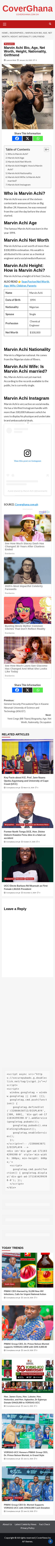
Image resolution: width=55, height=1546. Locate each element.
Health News (9, 1284)
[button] (4, 23)
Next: (29, 719)
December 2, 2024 (29, 893)
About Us (7, 1524)
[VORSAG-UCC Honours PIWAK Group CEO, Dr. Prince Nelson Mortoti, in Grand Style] (27, 1431)
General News (10, 1389)
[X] (27, 138)
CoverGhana (27, 8)
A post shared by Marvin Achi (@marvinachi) (27, 491)
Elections (19, 770)
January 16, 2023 (25, 60)
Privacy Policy (27, 1528)
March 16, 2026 (28, 787)
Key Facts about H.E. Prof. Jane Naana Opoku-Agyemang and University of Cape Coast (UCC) (26, 780)
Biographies (9, 44)
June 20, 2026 (28, 1350)
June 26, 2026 (28, 1298)
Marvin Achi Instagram (19, 184)
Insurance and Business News (37, 824)
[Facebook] (17, 138)
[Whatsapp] (38, 138)
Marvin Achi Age (16, 157)
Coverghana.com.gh (26, 504)
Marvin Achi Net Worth (19, 161)
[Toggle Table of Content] (45, 149)
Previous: (26, 706)
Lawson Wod (11, 60)
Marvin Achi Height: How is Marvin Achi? (25, 167)
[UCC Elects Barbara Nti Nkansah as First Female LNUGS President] (27, 864)
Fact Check (44, 1524)
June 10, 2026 (28, 1511)
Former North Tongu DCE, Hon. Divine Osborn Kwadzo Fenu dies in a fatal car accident (25, 834)
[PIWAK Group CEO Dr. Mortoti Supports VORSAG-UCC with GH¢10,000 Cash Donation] (27, 1483)
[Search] (50, 23)
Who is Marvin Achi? (18, 154)
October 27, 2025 (29, 842)
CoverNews (42, 1537)
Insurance (20, 824)
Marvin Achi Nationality (20, 173)
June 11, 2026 (28, 1406)
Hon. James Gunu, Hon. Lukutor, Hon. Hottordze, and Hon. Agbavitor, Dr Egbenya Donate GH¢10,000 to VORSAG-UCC (25, 1399)
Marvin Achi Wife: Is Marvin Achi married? (24, 179)
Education (20, 879)
